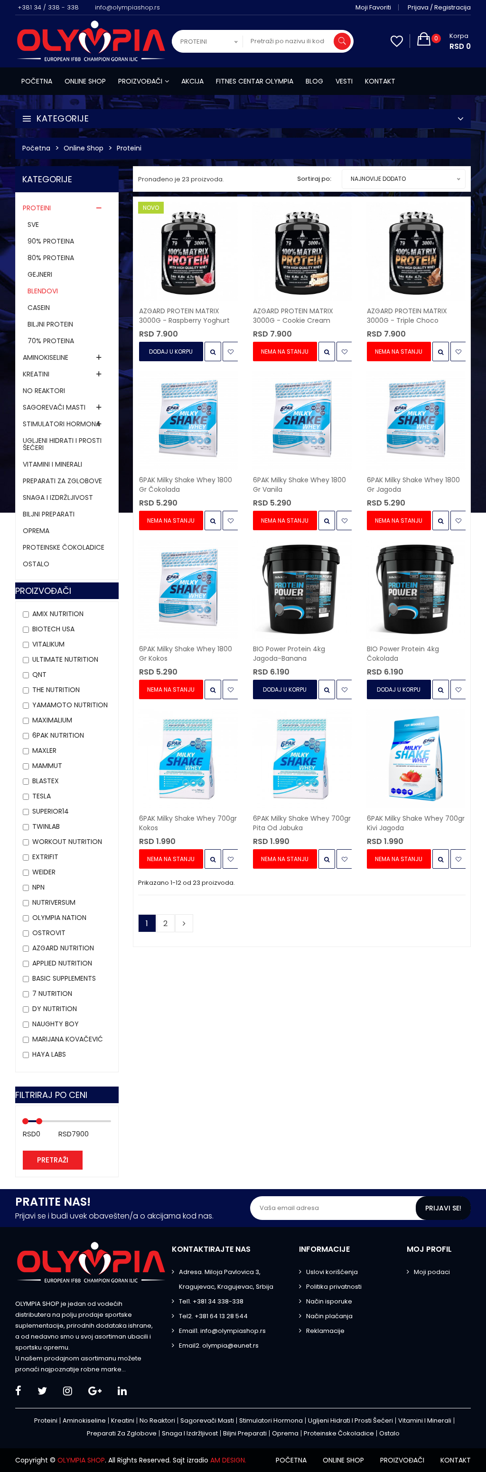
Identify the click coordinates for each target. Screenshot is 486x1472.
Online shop (85, 81)
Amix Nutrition (58, 614)
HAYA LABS (49, 1054)
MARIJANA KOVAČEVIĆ (67, 1039)
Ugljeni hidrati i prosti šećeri (62, 444)
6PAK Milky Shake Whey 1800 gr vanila (299, 484)
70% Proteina (51, 341)
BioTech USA (53, 629)
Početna (36, 81)
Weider (44, 872)
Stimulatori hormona (61, 424)
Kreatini (36, 374)
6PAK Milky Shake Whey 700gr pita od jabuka (302, 823)
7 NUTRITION (52, 993)
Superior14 (50, 811)
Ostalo (36, 564)
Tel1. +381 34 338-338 (211, 1301)
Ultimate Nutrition (65, 659)
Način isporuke (329, 1301)
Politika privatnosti (334, 1286)
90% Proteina (51, 241)
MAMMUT (47, 765)
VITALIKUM (48, 644)
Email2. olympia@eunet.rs (219, 1345)
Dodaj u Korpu (171, 351)
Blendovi (43, 291)
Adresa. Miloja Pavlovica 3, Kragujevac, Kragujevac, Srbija (226, 1279)
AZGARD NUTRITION (63, 948)
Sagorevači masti (54, 407)
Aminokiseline (45, 357)
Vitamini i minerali (52, 464)
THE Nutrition (56, 689)
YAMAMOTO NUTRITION (70, 705)
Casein (39, 307)
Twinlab (46, 826)
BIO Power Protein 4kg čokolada (403, 653)
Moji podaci (432, 1271)
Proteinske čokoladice (63, 547)
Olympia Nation (59, 917)
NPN (38, 887)
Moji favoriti (373, 7)
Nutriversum (53, 902)
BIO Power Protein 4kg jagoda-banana (289, 653)
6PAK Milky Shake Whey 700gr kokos (188, 823)
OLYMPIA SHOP (81, 1460)
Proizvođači (140, 81)
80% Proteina (51, 258)
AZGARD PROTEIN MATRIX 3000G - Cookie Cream (293, 315)
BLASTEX (45, 781)
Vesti (344, 81)
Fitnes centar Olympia (254, 81)
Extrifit (45, 857)
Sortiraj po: (314, 178)
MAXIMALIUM (52, 720)
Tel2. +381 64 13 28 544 (213, 1316)
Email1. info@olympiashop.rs (222, 1330)
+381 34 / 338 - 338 (48, 7)
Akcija (192, 81)
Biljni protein (50, 324)
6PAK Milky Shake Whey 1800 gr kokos (185, 653)
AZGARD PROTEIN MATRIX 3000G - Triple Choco (407, 315)
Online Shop (83, 148)
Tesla (41, 796)
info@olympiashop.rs (127, 7)
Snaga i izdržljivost (58, 497)
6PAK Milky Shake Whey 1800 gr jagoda (413, 484)
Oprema (36, 530)
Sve (33, 224)
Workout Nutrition (67, 841)
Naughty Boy (55, 1024)
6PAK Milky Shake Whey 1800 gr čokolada (185, 484)
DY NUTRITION (54, 1008)
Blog (314, 81)
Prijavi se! (443, 1208)
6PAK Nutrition (58, 735)
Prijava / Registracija (439, 7)
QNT (39, 674)
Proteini (129, 148)
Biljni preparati (49, 514)
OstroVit (48, 933)
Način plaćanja (329, 1316)
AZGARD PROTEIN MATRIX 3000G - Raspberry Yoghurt (184, 315)
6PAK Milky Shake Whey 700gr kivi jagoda (416, 823)
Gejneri (40, 274)
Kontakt (380, 81)
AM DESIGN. (228, 1460)
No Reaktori (44, 390)
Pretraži (52, 1160)
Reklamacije (325, 1330)
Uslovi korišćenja (332, 1271)
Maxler (44, 750)
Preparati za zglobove (62, 481)
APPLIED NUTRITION (62, 963)
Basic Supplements (64, 978)
